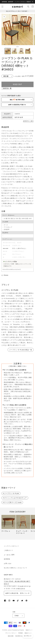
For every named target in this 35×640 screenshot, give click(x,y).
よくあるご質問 (9, 555)
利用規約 (20, 633)
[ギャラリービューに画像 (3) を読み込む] (21, 51)
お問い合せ (7, 563)
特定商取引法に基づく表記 (22, 636)
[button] (2, 7)
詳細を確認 (17, 99)
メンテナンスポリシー (11, 546)
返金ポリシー (29, 630)
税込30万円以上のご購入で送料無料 (17, 11)
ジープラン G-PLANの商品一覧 (20, 350)
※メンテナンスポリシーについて (12, 269)
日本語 (16, 616)
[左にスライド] (2, 51)
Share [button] (6, 275)
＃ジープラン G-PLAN (11, 493)
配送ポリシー (28, 633)
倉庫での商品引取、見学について (17, 593)
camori (10, 630)
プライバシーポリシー (11, 633)
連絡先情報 (11, 636)
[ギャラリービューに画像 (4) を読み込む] (28, 51)
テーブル (4, 531)
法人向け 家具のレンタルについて (15, 568)
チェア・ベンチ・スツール (22, 532)
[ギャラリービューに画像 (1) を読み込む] (8, 51)
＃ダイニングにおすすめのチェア (15, 498)
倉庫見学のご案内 (28, 121)
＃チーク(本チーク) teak (12, 502)
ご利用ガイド (8, 550)
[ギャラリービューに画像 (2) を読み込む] (14, 51)
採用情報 (7, 559)
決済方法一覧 (7, 88)
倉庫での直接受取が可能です (17, 105)
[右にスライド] (33, 51)
